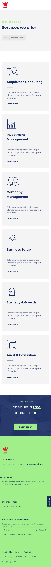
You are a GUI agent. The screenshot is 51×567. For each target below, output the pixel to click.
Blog (11, 552)
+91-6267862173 (8, 484)
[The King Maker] (7, 4)
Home (6, 38)
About (4, 552)
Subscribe (43, 530)
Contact (27, 552)
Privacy (18, 552)
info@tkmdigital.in (22, 484)
